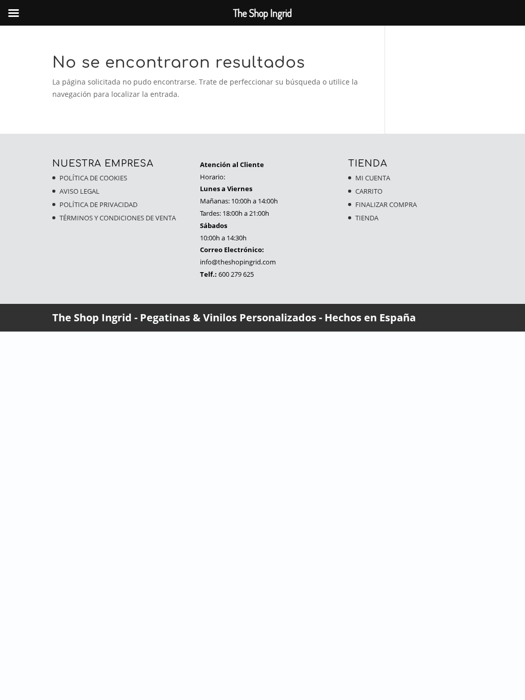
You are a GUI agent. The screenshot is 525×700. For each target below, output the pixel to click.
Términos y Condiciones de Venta (117, 217)
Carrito (368, 191)
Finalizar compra (386, 204)
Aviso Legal (79, 191)
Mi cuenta (372, 177)
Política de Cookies (93, 177)
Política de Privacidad (98, 204)
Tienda (366, 217)
